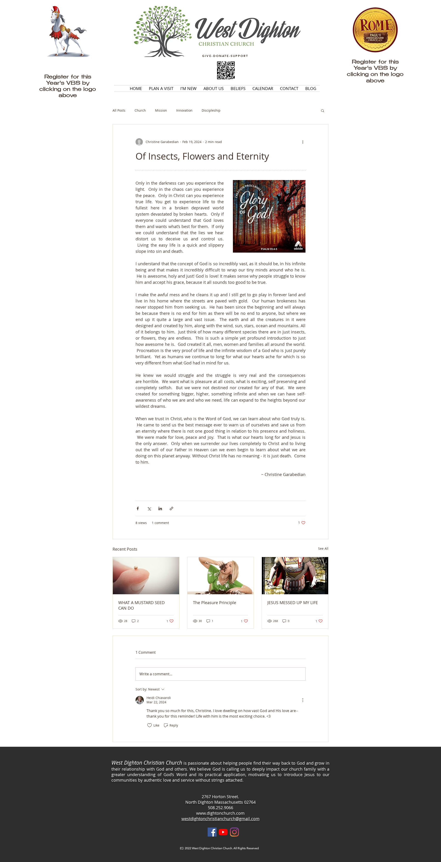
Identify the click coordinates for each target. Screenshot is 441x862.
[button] (322, 110)
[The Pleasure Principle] (220, 575)
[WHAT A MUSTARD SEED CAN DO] (146, 575)
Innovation (184, 110)
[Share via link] (171, 508)
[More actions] (302, 142)
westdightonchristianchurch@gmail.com (220, 818)
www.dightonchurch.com (220, 813)
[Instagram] (234, 832)
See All (323, 548)
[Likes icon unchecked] (150, 725)
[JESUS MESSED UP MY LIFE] (295, 575)
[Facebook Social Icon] (212, 832)
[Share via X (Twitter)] (149, 508)
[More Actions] (302, 700)
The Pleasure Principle (214, 602)
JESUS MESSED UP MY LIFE (292, 602)
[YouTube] (223, 832)
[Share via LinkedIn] (160, 508)
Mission (161, 110)
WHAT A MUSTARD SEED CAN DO (141, 605)
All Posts (119, 110)
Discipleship (211, 110)
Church (140, 110)
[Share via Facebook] (138, 508)
